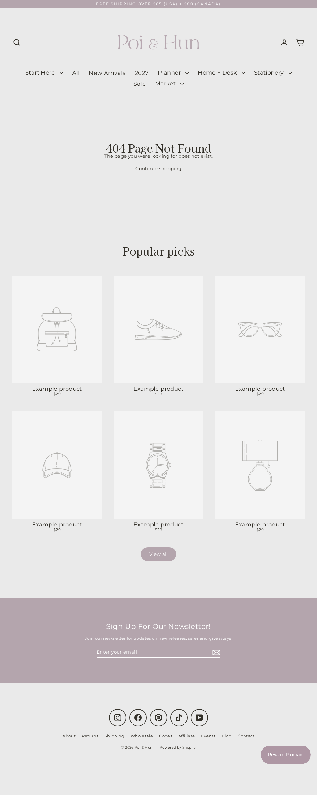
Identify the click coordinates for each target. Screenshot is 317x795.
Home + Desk (218, 72)
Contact (246, 735)
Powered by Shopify (178, 747)
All (76, 72)
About (69, 735)
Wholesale (142, 735)
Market (166, 83)
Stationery (269, 72)
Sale (139, 83)
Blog (227, 735)
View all (158, 554)
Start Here (41, 72)
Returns (90, 735)
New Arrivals (107, 72)
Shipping (114, 735)
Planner (170, 72)
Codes (165, 735)
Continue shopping (158, 168)
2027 (142, 72)
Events (208, 735)
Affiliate (186, 735)
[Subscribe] (215, 652)
